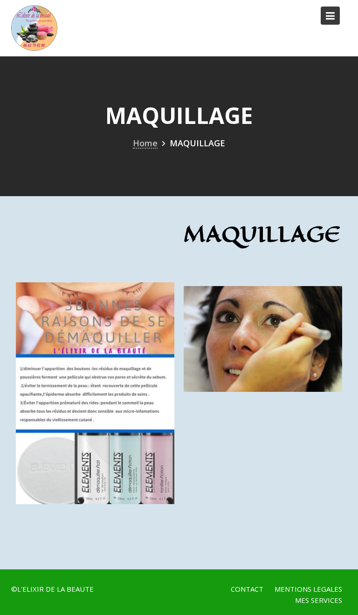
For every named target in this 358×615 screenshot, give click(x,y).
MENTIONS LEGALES (308, 589)
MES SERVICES (318, 600)
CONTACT (247, 589)
